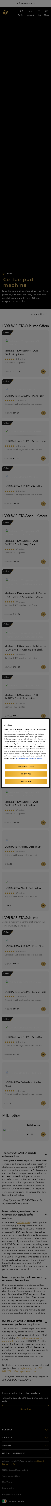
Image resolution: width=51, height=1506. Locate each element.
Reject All (26, 774)
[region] (25, 753)
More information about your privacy (29, 758)
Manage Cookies (26, 766)
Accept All (26, 781)
